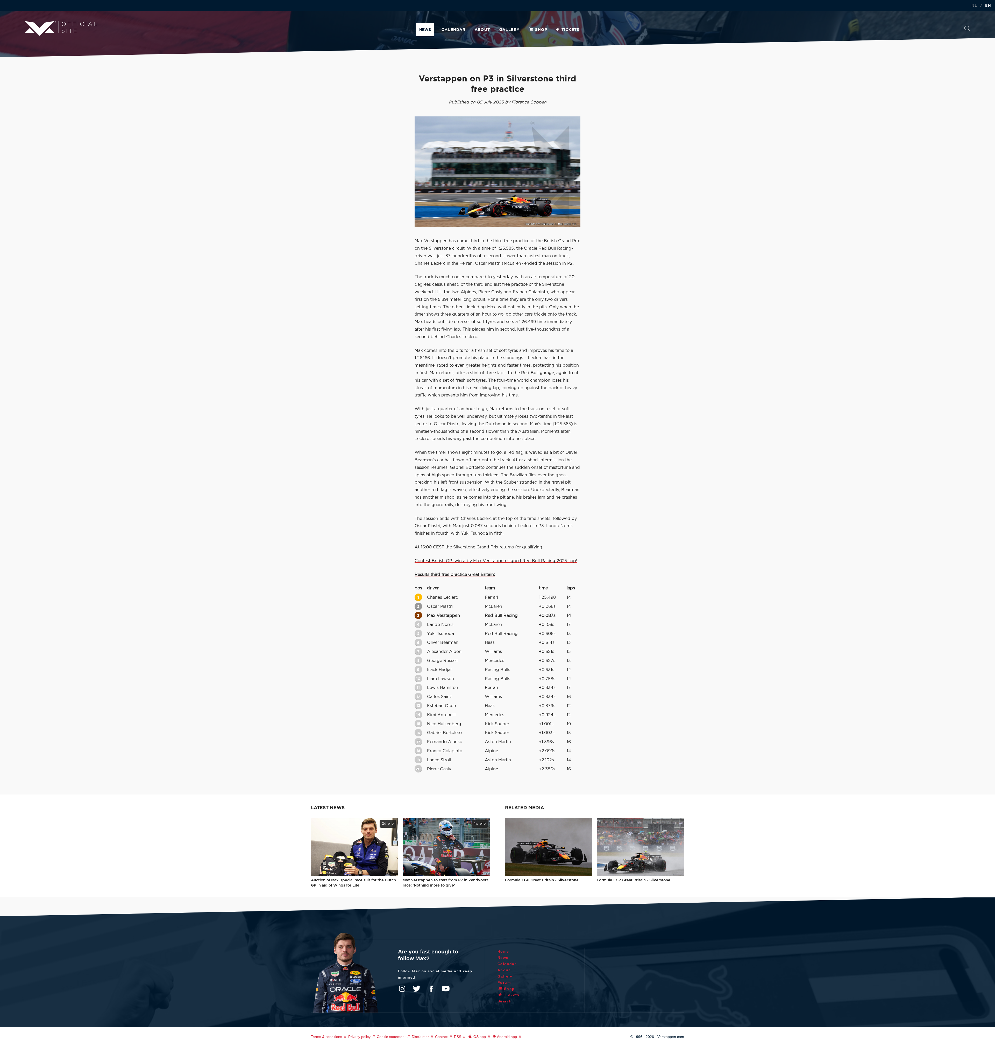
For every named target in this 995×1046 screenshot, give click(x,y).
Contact (441, 1037)
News (425, 30)
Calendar (453, 30)
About (482, 30)
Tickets (571, 30)
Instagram (402, 989)
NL (974, 6)
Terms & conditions (326, 1037)
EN (988, 6)
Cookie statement (391, 1037)
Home (503, 951)
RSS (457, 1037)
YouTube (446, 989)
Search (967, 30)
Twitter (417, 989)
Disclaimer (420, 1037)
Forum (504, 982)
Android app (507, 1037)
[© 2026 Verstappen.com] (497, 171)
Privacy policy (359, 1037)
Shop (541, 30)
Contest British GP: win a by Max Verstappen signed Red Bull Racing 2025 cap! (496, 561)
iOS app (479, 1037)
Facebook (431, 989)
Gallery (509, 30)
